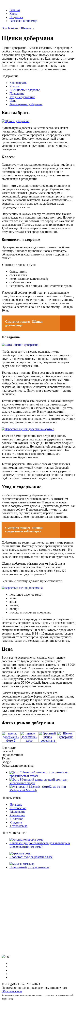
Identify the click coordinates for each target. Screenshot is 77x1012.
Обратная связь (12, 991)
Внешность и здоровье (24, 90)
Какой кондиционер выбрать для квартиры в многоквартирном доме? (39, 844)
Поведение (16, 93)
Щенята (26, 28)
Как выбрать (17, 82)
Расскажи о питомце (23, 20)
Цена (12, 100)
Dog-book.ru (10, 28)
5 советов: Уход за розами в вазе (31, 857)
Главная (14, 10)
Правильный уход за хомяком (29, 867)
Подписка (16, 17)
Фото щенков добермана (25, 104)
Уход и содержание (22, 97)
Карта (13, 13)
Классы (14, 86)
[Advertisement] (38, 912)
